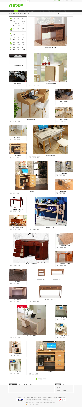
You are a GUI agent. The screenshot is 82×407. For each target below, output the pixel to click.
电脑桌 (17, 15)
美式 (18, 39)
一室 (14, 18)
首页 (10, 11)
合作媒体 (35, 397)
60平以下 (14, 21)
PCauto (24, 0)
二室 (18, 18)
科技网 (16, 0)
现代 (22, 39)
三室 (22, 18)
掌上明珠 (15, 337)
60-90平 (18, 21)
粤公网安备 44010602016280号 (33, 404)
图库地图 (30, 384)
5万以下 (23, 23)
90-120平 (23, 21)
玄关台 (24, 13)
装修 (25, 11)
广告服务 (32, 397)
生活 (60, 11)
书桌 (18, 13)
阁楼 (14, 47)
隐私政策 (28, 397)
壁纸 (14, 42)
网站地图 (54, 397)
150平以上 (19, 23)
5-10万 (14, 25)
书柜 (14, 44)
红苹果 (34, 49)
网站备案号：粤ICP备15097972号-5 (32, 402)
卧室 (18, 28)
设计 (21, 11)
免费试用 (53, 11)
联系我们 (46, 397)
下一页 (44, 379)
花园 (18, 49)
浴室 (14, 49)
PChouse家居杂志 (58, 0)
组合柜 (23, 42)
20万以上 (23, 25)
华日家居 (34, 229)
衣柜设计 (23, 44)
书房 (18, 30)
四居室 (23, 34)
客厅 (14, 28)
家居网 (27, 0)
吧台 (18, 47)
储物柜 (18, 44)
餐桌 (14, 13)
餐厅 (14, 30)
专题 (65, 11)
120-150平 (15, 23)
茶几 (16, 13)
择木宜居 (15, 85)
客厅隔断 (23, 49)
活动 (49, 11)
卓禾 (14, 157)
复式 (18, 34)
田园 (18, 37)
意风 (14, 283)
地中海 (23, 37)
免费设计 (33, 11)
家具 (12, 15)
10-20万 (18, 25)
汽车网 (20, 0)
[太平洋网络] (20, 399)
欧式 (14, 37)
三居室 (14, 34)
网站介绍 (24, 397)
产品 (40, 11)
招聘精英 (50, 397)
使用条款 (43, 397)
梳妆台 (21, 13)
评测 (43, 11)
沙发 (18, 42)
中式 (14, 39)
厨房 (22, 30)
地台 (22, 47)
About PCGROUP (20, 397)
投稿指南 (39, 397)
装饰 (29, 11)
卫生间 (23, 28)
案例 (16, 11)
